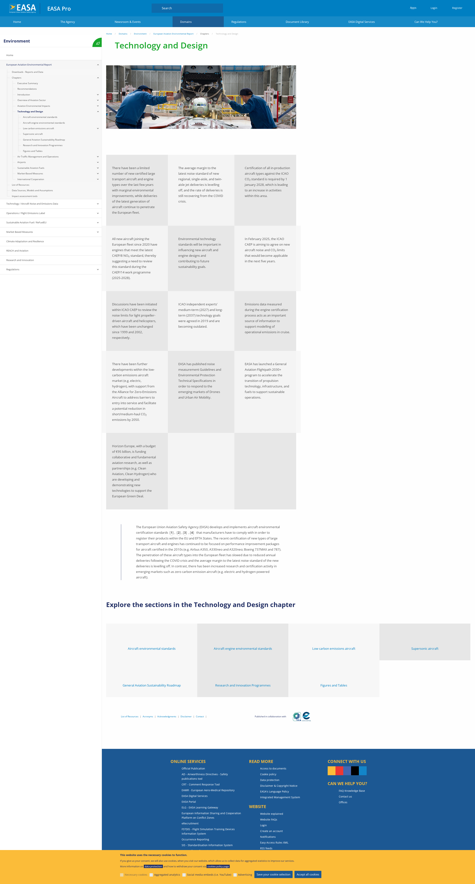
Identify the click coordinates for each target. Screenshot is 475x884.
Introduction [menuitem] (23, 94)
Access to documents (273, 768)
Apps (413, 7)
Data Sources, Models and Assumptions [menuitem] (32, 190)
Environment (140, 33)
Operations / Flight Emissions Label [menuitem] (25, 213)
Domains (186, 22)
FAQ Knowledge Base (352, 790)
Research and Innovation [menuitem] (20, 260)
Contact (200, 716)
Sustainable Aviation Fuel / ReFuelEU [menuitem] (26, 222)
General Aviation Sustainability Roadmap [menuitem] (44, 139)
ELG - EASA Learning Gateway (200, 807)
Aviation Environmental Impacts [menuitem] (33, 105)
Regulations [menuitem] (12, 269)
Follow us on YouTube (339, 770)
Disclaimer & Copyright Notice (278, 785)
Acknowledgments (166, 716)
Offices (343, 802)
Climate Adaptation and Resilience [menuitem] (25, 241)
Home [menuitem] (9, 55)
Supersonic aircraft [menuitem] (33, 134)
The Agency (67, 22)
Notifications (268, 837)
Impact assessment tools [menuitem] (24, 196)
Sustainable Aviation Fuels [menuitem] (30, 167)
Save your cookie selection (273, 874)
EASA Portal (189, 801)
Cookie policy (268, 774)
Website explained (271, 814)
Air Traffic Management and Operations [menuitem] (38, 156)
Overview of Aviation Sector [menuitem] (31, 100)
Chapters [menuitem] (16, 77)
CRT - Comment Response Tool (201, 784)
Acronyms (148, 716)
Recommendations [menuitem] (27, 88)
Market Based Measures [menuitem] (19, 232)
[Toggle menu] (98, 65)
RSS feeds (266, 848)
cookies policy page (218, 866)
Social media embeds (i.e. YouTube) (209, 874)
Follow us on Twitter (355, 770)
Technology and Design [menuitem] (30, 111)
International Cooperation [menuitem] (30, 179)
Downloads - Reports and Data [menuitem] (27, 72)
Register (457, 8)
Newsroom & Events (128, 22)
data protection (153, 866)
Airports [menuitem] (21, 162)
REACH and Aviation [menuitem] (17, 250)
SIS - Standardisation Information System (207, 845)
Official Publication (193, 768)
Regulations (238, 22)
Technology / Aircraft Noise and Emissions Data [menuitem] (32, 203)
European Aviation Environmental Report (173, 33)
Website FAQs (268, 819)
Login (434, 8)
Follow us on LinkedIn (363, 770)
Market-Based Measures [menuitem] (30, 173)
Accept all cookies (308, 874)
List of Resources (129, 716)
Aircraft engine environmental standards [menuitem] (44, 122)
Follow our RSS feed (331, 770)
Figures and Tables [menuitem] (32, 151)
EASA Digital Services (361, 22)
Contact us (345, 796)
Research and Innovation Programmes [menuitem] (43, 145)
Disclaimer (186, 716)
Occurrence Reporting (195, 839)
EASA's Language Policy (274, 791)
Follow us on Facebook (347, 770)
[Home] (23, 8)
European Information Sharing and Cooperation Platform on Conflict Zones (211, 815)
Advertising (245, 874)
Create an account (271, 831)
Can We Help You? (426, 22)
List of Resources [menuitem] (20, 184)
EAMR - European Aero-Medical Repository (208, 790)
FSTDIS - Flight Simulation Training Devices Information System (208, 831)
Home (17, 22)
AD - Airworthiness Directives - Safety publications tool (205, 776)
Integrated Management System (280, 797)
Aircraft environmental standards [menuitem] (40, 117)
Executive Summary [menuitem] (27, 83)
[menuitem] (432, 8)
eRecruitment (190, 823)
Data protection (269, 780)
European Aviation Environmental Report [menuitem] (29, 64)
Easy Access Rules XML (274, 842)
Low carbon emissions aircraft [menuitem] (38, 128)
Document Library (297, 22)
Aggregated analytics (167, 874)
